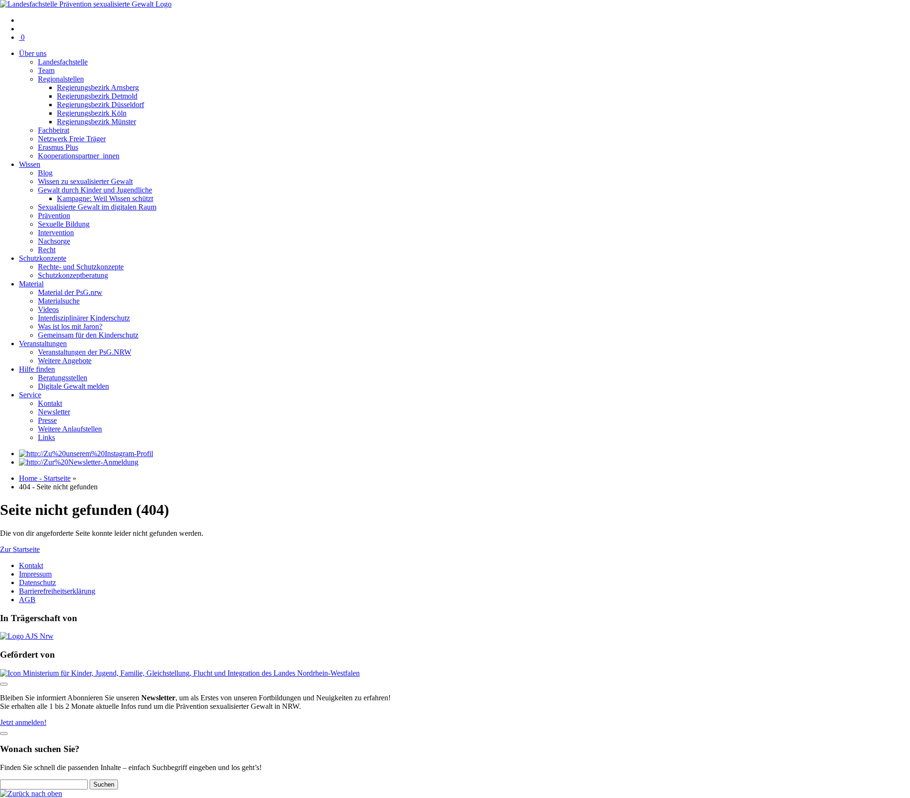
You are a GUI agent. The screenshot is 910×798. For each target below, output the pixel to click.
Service (30, 395)
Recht (46, 250)
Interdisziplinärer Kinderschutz (84, 318)
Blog (45, 173)
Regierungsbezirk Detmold (97, 96)
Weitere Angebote (64, 361)
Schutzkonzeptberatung (73, 275)
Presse (47, 420)
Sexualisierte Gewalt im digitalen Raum (97, 207)
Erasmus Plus (58, 147)
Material (31, 284)
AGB (27, 600)
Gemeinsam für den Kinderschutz (88, 335)
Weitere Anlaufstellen (70, 429)
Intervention (56, 233)
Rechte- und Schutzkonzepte (81, 267)
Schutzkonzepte (42, 258)
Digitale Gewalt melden (73, 386)
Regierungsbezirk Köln (92, 113)
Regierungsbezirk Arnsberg (98, 87)
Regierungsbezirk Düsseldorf (100, 105)
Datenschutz (37, 582)
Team (46, 70)
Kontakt (50, 403)
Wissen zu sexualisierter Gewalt (85, 181)
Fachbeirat (53, 130)
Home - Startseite (45, 478)
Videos (48, 309)
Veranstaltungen (43, 343)
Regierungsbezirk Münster (96, 122)
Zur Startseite (20, 549)
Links (46, 437)
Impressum (35, 574)
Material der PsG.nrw (70, 292)
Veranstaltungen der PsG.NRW (84, 352)
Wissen (29, 164)
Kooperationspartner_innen (78, 156)
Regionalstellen (61, 79)
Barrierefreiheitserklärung (57, 591)
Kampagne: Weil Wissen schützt (105, 198)
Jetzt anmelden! (23, 722)
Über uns (32, 53)
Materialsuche (59, 301)
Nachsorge (54, 241)
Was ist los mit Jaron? (70, 326)
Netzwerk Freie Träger (72, 139)
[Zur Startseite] (86, 4)
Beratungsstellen (62, 378)
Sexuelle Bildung (64, 224)
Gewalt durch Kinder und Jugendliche (95, 190)
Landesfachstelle (63, 62)
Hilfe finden (37, 369)
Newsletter (54, 412)
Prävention (54, 215)
